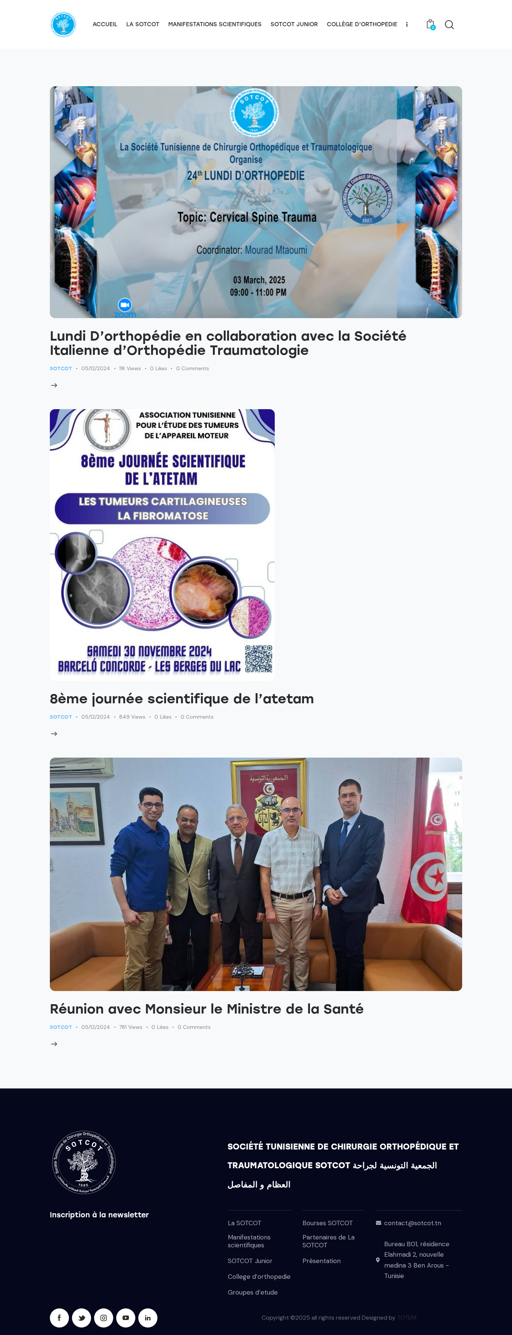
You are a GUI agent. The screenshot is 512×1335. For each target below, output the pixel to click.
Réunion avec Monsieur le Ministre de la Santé (207, 1009)
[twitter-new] (81, 1318)
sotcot (61, 368)
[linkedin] (147, 1318)
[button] (163, 368)
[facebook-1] (59, 1318)
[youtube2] (125, 1318)
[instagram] (103, 1318)
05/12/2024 (95, 368)
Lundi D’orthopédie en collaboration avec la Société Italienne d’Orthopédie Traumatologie (228, 343)
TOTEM (406, 1318)
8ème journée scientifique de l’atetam (182, 699)
